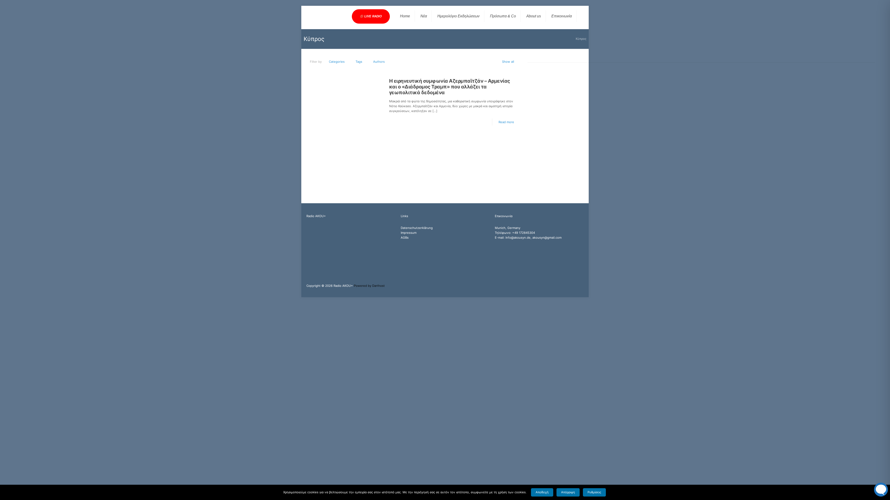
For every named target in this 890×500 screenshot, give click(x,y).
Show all (508, 61)
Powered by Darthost (369, 286)
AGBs (405, 237)
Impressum (408, 232)
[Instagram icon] (577, 285)
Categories (337, 61)
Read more (506, 122)
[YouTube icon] (572, 285)
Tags (359, 61)
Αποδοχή (542, 492)
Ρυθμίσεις (594, 492)
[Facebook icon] (567, 285)
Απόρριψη (568, 492)
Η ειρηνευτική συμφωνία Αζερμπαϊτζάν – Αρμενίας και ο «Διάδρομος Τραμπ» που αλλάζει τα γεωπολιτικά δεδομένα (449, 86)
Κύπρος (581, 39)
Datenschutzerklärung (417, 228)
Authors (379, 61)
